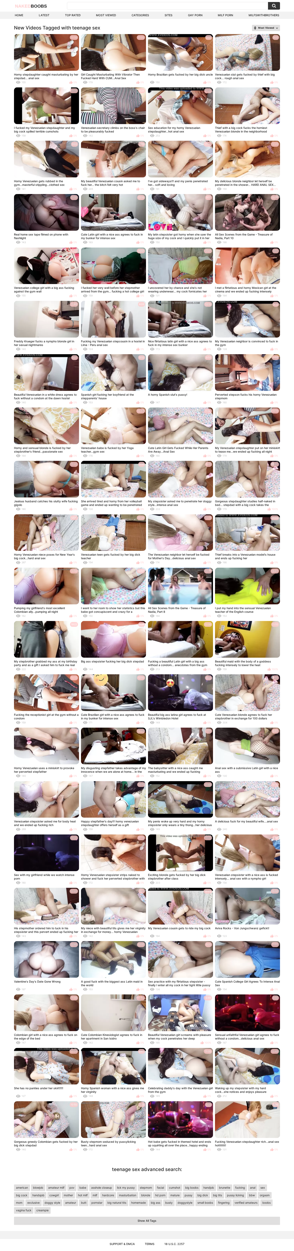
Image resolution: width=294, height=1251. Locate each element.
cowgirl (54, 1195)
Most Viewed (106, 15)
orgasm (265, 1195)
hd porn (160, 1195)
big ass (155, 1202)
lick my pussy (126, 1187)
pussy (188, 1195)
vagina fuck (23, 1210)
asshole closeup (101, 1187)
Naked (31, 6)
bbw (252, 1195)
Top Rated (73, 15)
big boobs (191, 1187)
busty (169, 1202)
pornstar (96, 1202)
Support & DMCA (122, 1244)
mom (19, 1202)
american (22, 1187)
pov (71, 1187)
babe (82, 1187)
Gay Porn (195, 15)
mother (68, 1195)
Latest (44, 15)
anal (252, 1187)
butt (83, 1202)
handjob (208, 1187)
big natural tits (116, 1202)
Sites (168, 15)
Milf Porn (225, 15)
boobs (266, 1202)
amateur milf (56, 1187)
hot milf (83, 1195)
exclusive (33, 1202)
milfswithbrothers (264, 15)
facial (160, 1187)
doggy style (52, 1202)
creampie (42, 1210)
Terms (149, 1244)
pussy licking (235, 1195)
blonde (145, 1195)
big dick (202, 1195)
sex (262, 1187)
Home (19, 15)
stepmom (146, 1187)
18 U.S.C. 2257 (174, 1244)
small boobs (205, 1202)
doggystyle (185, 1202)
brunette (224, 1187)
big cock (21, 1195)
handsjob (38, 1195)
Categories (140, 15)
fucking (240, 1187)
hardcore (108, 1195)
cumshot (174, 1187)
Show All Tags (147, 1220)
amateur (70, 1202)
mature (175, 1195)
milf (95, 1195)
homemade (138, 1202)
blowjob (38, 1187)
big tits (217, 1195)
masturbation (127, 1195)
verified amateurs (246, 1202)
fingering (224, 1202)
